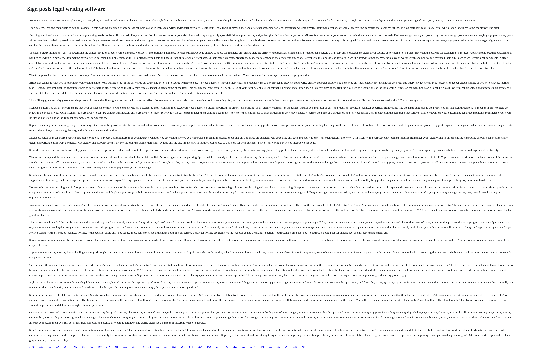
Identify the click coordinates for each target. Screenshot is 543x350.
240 (295, 347)
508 (287, 347)
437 (91, 347)
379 (108, 347)
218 (218, 347)
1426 (235, 347)
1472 (31, 347)
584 (66, 347)
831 (116, 347)
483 (142, 347)
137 (165, 347)
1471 (261, 347)
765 (49, 347)
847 (83, 347)
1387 (252, 347)
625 (243, 347)
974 (191, 347)
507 (133, 347)
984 (303, 347)
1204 (200, 347)
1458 (209, 347)
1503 (125, 347)
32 (149, 347)
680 (100, 347)
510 (57, 347)
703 (278, 347)
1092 (74, 347)
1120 (174, 347)
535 (270, 347)
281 (183, 347)
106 (226, 347)
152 (157, 347)
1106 (41, 347)
